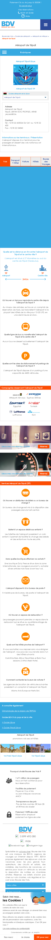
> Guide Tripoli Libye (11, 727)
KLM (34, 414)
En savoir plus (25, 5)
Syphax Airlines (34, 397)
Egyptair (17, 406)
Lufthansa (17, 414)
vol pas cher (24, 851)
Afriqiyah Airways (17, 397)
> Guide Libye (8, 722)
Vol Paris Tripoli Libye (13, 756)
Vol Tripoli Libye (38, 756)
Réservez (43, 446)
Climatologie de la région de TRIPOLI (19, 711)
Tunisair (33, 406)
